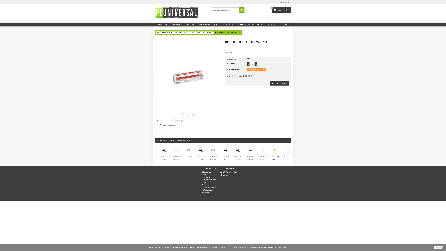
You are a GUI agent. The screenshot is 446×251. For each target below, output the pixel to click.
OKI (198, 33)
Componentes (176, 24)
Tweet (160, 121)
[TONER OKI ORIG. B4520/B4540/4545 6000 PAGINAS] (176, 150)
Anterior (156, 151)
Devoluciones (206, 177)
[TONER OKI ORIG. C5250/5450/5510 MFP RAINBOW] (250, 150)
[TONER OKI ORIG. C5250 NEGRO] (164, 150)
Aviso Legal (206, 185)
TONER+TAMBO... (275, 156)
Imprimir (165, 129)
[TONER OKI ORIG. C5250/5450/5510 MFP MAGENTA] (201, 150)
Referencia (232, 59)
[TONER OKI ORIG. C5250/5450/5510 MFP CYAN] (213, 150)
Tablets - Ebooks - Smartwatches (250, 24)
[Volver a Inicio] (158, 32)
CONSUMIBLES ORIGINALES (184, 33)
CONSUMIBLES (167, 33)
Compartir (170, 121)
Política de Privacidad (209, 187)
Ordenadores (161, 24)
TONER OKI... (163, 156)
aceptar (438, 247)
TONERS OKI (207, 33)
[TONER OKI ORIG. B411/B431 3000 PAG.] (262, 150)
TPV (280, 24)
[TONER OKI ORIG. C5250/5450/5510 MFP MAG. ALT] (225, 150)
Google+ (181, 121)
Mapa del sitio (206, 192)
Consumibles (204, 24)
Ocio (287, 24)
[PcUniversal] (176, 13)
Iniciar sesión (285, 2)
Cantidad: (231, 63)
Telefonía (271, 24)
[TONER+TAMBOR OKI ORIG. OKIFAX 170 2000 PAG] (275, 150)
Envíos (204, 174)
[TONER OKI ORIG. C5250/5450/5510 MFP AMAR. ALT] (238, 150)
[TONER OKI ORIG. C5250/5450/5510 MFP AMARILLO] (189, 150)
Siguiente (287, 151)
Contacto (205, 182)
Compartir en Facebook (168, 125)
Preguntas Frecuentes (209, 180)
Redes (216, 24)
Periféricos (190, 24)
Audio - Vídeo (228, 24)
